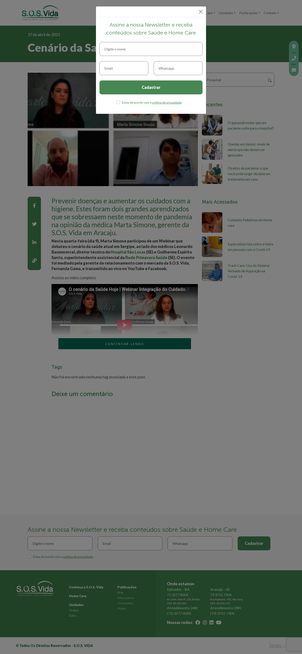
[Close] (200, 11)
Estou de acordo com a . (152, 102)
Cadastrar (151, 87)
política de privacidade (167, 102)
